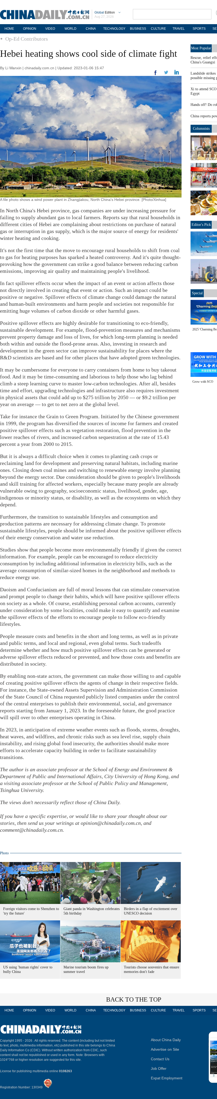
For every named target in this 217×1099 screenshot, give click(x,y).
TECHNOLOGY (114, 29)
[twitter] (176, 73)
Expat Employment (166, 1078)
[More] (155, 75)
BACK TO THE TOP (133, 999)
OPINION (29, 29)
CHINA (91, 29)
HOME (9, 29)
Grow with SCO (202, 381)
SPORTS (199, 29)
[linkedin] (166, 74)
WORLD (70, 29)
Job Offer (158, 1068)
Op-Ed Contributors (26, 39)
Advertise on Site (165, 1049)
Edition (104, 12)
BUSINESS (138, 29)
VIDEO (50, 29)
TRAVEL (179, 29)
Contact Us (160, 1059)
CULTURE (158, 29)
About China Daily (166, 1040)
